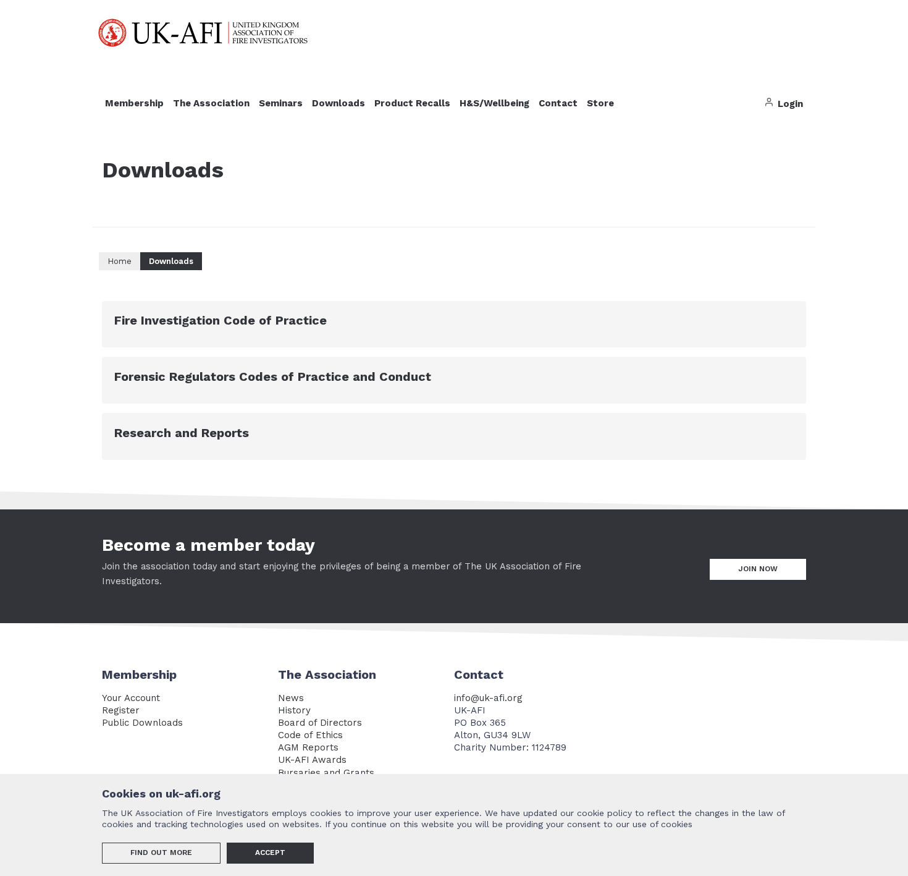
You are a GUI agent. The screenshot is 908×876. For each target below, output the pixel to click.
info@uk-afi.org (488, 698)
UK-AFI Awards (312, 759)
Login (789, 103)
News (291, 698)
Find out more (161, 852)
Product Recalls (412, 103)
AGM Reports (308, 747)
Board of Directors (320, 722)
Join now (758, 568)
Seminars (281, 103)
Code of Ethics (310, 735)
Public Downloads (142, 722)
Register (121, 710)
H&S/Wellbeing (494, 103)
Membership (134, 103)
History (294, 710)
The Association (211, 103)
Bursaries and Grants (326, 772)
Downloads (338, 103)
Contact (558, 103)
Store (600, 103)
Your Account (131, 698)
